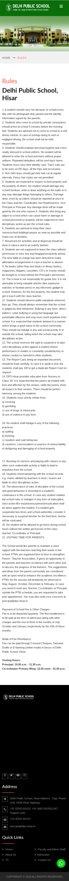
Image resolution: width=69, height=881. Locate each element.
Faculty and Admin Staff (51, 849)
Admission (43, 854)
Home (6, 57)
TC (7, 859)
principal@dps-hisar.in (22, 826)
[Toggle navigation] (61, 6)
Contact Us (44, 859)
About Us (10, 854)
